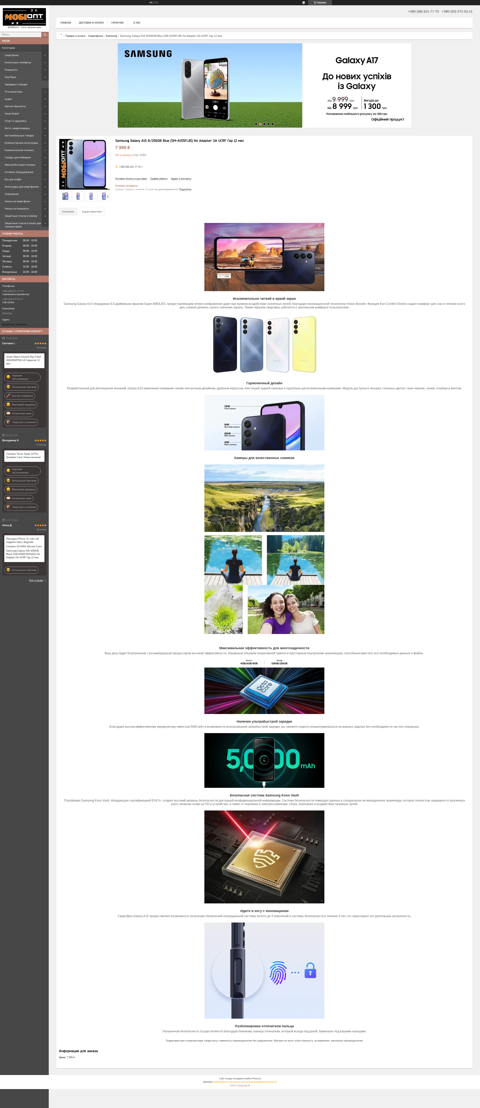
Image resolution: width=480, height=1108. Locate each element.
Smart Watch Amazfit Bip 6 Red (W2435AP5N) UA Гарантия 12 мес (23, 360)
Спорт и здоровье (15, 121)
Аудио (8, 99)
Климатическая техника (19, 150)
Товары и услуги (75, 35)
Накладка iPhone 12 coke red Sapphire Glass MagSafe (22, 540)
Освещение (12, 194)
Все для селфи (13, 179)
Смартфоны (12, 55)
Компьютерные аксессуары (21, 142)
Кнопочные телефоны (18, 62)
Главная (65, 22)
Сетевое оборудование (19, 172)
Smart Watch (12, 113)
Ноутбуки (10, 77)
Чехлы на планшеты (17, 208)
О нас (136, 22)
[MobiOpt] (24, 17)
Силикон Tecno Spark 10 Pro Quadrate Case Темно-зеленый (23, 455)
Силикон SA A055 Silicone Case (24, 546)
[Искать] (45, 34)
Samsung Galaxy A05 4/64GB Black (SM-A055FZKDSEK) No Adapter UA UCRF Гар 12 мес (23, 554)
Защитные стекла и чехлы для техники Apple (23, 224)
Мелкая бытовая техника (20, 164)
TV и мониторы (13, 91)
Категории (8, 47)
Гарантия (117, 22)
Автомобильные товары (19, 135)
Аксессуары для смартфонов (22, 186)
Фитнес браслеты (15, 106)
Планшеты (11, 69)
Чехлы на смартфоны (17, 201)
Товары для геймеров (18, 157)
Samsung (111, 35)
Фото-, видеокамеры (17, 128)
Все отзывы (36, 580)
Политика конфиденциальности (260, 1082)
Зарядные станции (16, 84)
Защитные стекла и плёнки (21, 216)
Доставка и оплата (91, 22)
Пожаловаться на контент (227, 1082)
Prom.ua (256, 1078)
